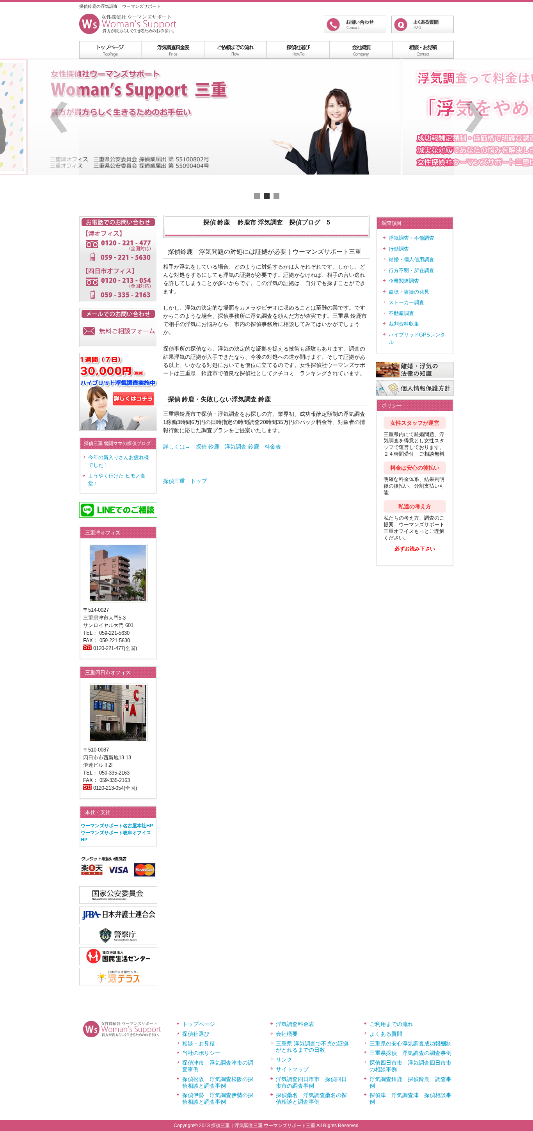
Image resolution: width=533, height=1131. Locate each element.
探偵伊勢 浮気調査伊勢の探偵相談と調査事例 (217, 1098)
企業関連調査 (404, 281)
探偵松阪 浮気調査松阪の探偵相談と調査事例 (217, 1082)
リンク (284, 1059)
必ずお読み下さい (414, 549)
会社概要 (287, 1034)
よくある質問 (386, 1034)
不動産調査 (401, 313)
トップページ (198, 1024)
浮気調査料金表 (173, 50)
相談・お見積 (198, 1043)
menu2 (235, 50)
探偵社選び (196, 1034)
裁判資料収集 (404, 324)
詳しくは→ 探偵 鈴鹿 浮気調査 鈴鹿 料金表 (222, 446)
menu (110, 50)
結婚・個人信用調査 (411, 259)
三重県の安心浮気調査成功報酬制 (410, 1043)
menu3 (297, 50)
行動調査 (399, 249)
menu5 (422, 50)
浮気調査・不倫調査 (411, 238)
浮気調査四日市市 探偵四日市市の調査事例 (311, 1082)
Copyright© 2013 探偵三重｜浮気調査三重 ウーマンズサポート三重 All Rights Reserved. (267, 1125)
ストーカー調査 (406, 302)
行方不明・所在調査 (411, 270)
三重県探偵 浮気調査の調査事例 (410, 1053)
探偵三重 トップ (185, 481)
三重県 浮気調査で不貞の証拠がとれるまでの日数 (312, 1046)
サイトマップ (292, 1069)
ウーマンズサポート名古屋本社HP (117, 825)
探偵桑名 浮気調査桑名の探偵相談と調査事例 (311, 1098)
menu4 (360, 50)
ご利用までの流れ (391, 1024)
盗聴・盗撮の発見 (409, 292)
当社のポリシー (201, 1053)
